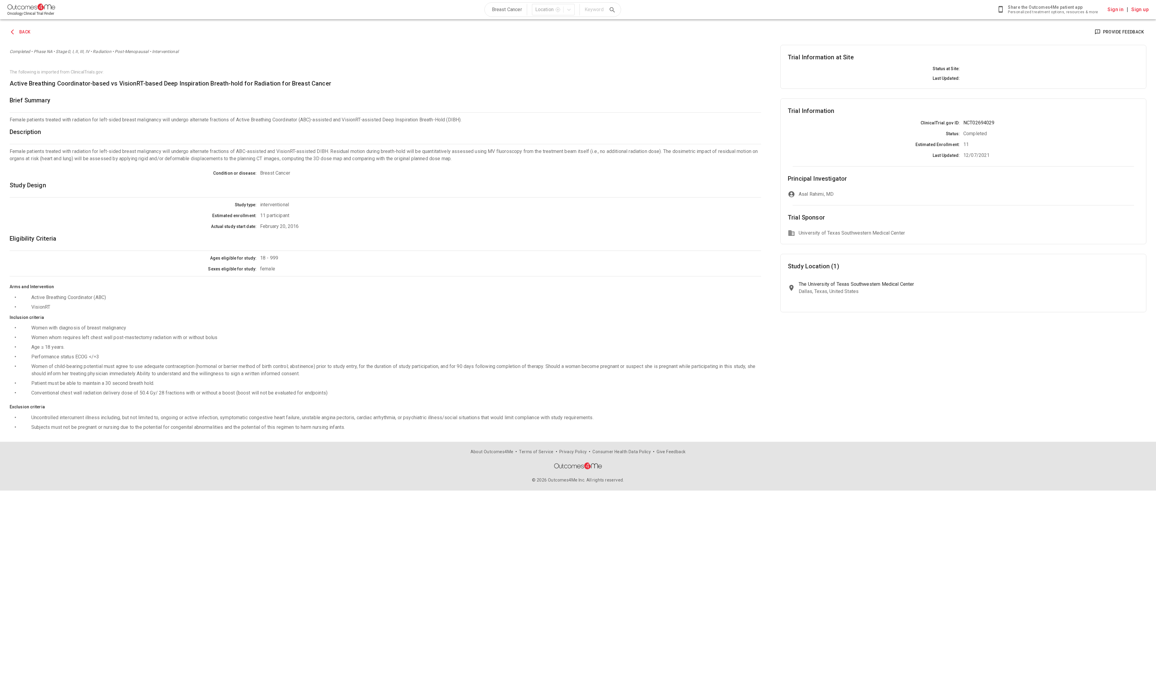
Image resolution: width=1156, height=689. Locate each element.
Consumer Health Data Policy (621, 451)
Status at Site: (946, 68)
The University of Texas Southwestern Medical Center (856, 284)
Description (25, 132)
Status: (953, 133)
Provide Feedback (1123, 32)
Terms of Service (536, 451)
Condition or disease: (234, 173)
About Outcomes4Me (492, 451)
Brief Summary (30, 100)
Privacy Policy (573, 451)
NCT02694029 (979, 123)
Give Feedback (671, 451)
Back (25, 32)
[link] (1047, 9)
